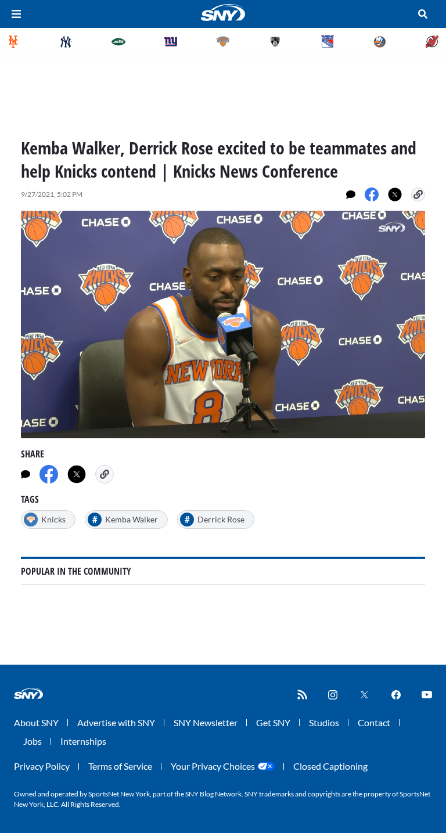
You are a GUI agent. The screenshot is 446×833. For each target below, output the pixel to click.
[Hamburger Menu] (16, 14)
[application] (223, 324)
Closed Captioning (330, 765)
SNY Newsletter (206, 722)
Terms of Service (120, 765)
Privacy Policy (42, 765)
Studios (324, 722)
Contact (374, 722)
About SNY (36, 722)
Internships (83, 741)
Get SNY (273, 722)
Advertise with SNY (116, 722)
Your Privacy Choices (213, 765)
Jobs (32, 741)
